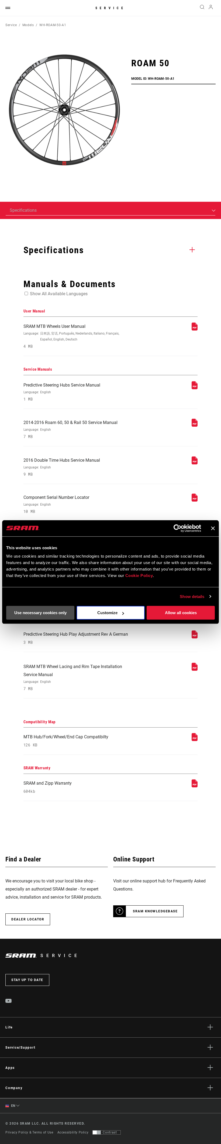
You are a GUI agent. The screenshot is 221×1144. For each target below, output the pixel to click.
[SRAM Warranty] (195, 785)
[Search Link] (202, 8)
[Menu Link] (7, 8)
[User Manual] (195, 329)
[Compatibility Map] (195, 739)
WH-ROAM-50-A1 (52, 25)
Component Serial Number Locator (56, 504)
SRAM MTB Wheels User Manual (71, 336)
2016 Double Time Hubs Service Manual (61, 467)
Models (28, 25)
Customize (107, 612)
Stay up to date (27, 980)
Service (110, 8)
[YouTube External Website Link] (8, 1001)
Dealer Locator (27, 919)
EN (12, 1106)
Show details (192, 596)
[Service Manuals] (195, 387)
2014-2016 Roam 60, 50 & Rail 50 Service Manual (70, 429)
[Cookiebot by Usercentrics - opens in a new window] (177, 528)
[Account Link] (211, 8)
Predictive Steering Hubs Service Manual (61, 392)
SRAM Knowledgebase (155, 911)
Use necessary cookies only (40, 612)
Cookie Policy (139, 575)
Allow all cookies (181, 612)
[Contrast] (97, 1132)
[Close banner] (213, 528)
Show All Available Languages (59, 293)
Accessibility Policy (73, 1132)
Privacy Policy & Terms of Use (29, 1132)
